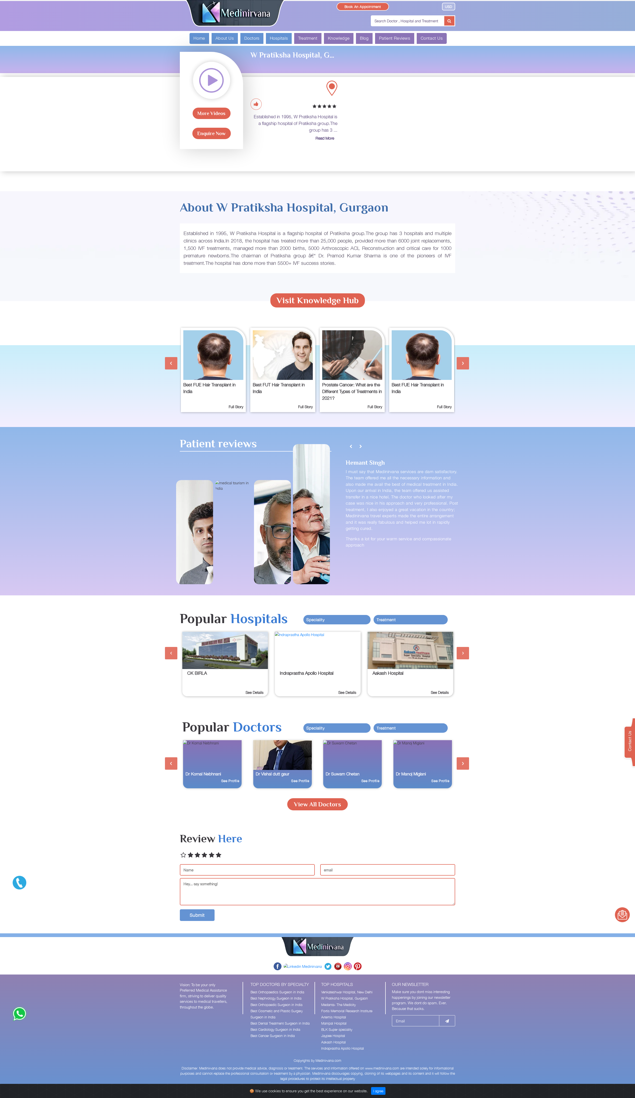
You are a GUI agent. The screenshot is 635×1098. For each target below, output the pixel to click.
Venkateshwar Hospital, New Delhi (347, 992)
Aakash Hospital (333, 1042)
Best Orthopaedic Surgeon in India (276, 1005)
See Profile (230, 781)
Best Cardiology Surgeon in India (275, 1029)
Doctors (251, 38)
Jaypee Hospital (333, 1036)
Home (199, 38)
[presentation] (171, 363)
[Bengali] (437, 6)
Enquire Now (211, 133)
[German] (416, 6)
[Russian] (424, 6)
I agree (378, 1091)
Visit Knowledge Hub (318, 300)
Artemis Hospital (333, 1017)
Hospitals (279, 38)
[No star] (183, 855)
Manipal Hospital (334, 1023)
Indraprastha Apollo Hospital (342, 1048)
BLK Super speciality (336, 1029)
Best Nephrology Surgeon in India (276, 998)
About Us (225, 38)
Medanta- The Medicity (338, 1005)
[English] (395, 6)
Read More (325, 138)
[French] (409, 6)
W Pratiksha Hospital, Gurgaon (344, 998)
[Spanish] (431, 6)
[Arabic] (402, 6)
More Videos (211, 113)
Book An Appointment (363, 6)
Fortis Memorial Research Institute (346, 1011)
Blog (364, 38)
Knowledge (338, 38)
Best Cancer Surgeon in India (273, 1036)
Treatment (307, 38)
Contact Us (432, 38)
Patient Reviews (394, 38)
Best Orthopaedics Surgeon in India (277, 992)
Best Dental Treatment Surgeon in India (280, 1023)
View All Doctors (317, 804)
